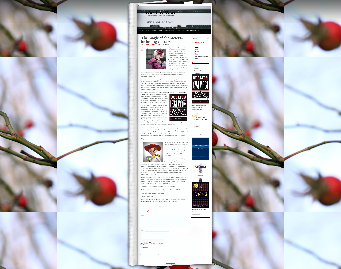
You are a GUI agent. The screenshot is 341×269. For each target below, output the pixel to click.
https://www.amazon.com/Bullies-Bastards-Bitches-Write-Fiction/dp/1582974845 (199, 107)
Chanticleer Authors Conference (177, 199)
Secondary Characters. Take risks (149, 201)
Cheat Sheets (180, 30)
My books (154, 30)
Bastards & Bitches (160, 199)
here (142, 115)
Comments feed (197, 71)
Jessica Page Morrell (150, 199)
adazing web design (172, 264)
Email (142, 233)
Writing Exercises (195, 32)
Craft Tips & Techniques (144, 32)
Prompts (185, 32)
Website (142, 237)
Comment (143, 215)
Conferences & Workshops (193, 30)
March (196, 54)
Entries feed (196, 68)
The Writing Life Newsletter (161, 32)
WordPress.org (197, 73)
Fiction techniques (170, 30)
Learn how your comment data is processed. (165, 254)
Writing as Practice (175, 32)
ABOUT (161, 30)
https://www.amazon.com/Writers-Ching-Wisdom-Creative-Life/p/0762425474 (199, 212)
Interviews (141, 30)
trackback (174, 206)
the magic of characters (162, 201)
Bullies (167, 199)
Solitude (197, 51)
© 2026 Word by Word (170, 263)
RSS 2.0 (160, 206)
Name (142, 230)
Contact (148, 30)
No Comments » (173, 201)
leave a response (169, 206)
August (196, 47)
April (196, 49)
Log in (195, 66)
